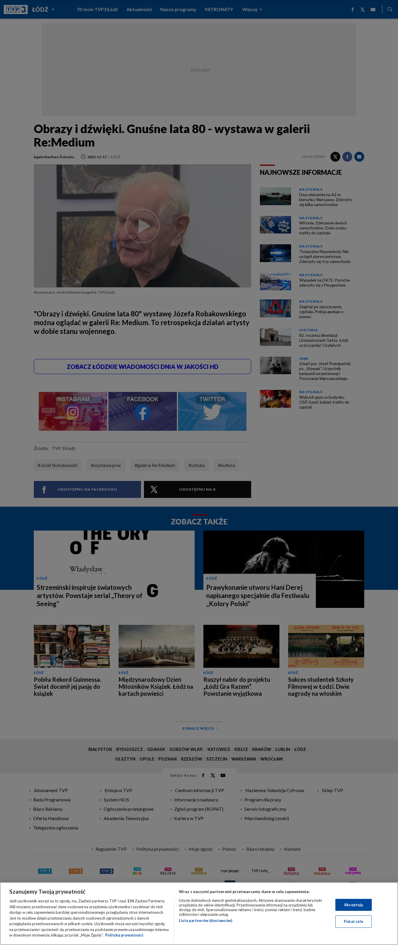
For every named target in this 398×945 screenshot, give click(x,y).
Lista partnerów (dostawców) (205, 920)
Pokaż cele (353, 921)
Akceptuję (353, 904)
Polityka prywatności (124, 935)
